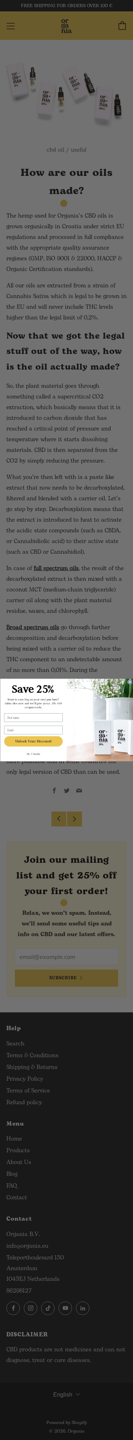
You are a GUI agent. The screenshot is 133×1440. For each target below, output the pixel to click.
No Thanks (33, 754)
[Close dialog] (130, 682)
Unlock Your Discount (33, 741)
